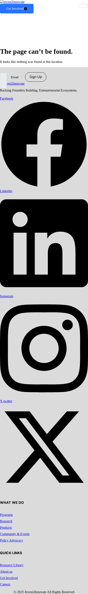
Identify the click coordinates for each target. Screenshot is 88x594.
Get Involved (15, 8)
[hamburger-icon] (83, 6)
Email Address (10, 69)
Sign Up (35, 77)
